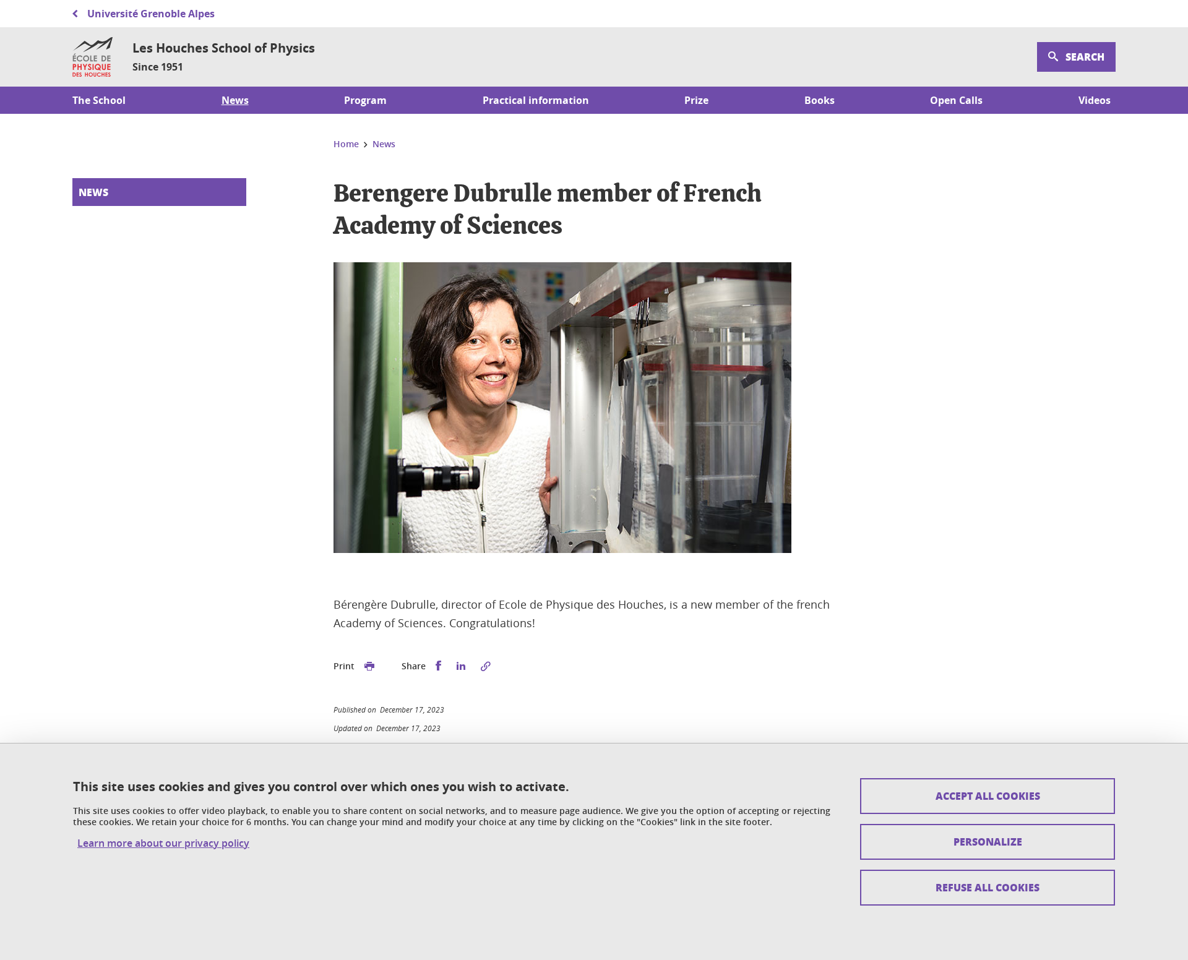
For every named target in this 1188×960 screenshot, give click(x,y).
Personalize (987, 841)
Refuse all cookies (988, 887)
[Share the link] (485, 666)
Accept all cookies (988, 796)
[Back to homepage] (92, 57)
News (93, 192)
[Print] (369, 666)
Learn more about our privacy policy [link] (163, 843)
